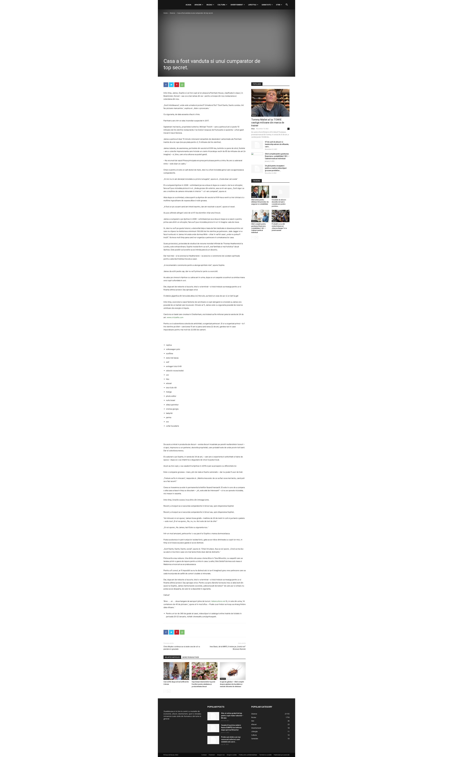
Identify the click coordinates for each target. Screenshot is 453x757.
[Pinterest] (176, 84)
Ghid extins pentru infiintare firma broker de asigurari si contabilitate (260, 202)
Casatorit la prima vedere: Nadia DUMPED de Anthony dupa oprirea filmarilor (231, 727)
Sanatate (266, 5)
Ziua (253, 129)
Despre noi (221, 755)
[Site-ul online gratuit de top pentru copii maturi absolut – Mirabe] (213, 716)
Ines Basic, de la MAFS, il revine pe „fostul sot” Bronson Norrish (228, 648)
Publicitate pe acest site (281, 755)
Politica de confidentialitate (248, 755)
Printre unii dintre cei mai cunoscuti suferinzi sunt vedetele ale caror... (231, 739)
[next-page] (168, 691)
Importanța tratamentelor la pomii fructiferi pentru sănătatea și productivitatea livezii (203, 684)
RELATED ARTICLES (172, 657)
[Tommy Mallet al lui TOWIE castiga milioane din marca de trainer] (270, 103)
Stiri (278, 5)
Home (166, 13)
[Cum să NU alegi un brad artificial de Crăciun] (176, 671)
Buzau (209, 5)
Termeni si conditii (265, 755)
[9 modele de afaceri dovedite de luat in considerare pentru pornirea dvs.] (281, 192)
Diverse (172, 13)
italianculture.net (218, 601)
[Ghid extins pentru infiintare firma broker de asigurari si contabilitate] (260, 192)
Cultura (221, 5)
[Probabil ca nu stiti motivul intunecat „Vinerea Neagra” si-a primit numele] (281, 216)
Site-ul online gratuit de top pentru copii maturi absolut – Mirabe (232, 715)
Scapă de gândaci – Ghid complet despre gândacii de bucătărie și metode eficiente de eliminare (232, 684)
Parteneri (212, 755)
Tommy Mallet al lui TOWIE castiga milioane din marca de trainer (267, 122)
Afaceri (198, 5)
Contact (204, 755)
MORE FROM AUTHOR (190, 657)
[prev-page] (165, 691)
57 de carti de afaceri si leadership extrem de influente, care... (277, 144)
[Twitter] (171, 84)
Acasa (188, 5)
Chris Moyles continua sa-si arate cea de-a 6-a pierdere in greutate (182, 648)
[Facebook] (166, 84)
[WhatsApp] (182, 84)
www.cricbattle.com (175, 317)
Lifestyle (252, 5)
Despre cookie (232, 755)
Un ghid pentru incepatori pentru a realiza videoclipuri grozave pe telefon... (276, 168)
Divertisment (237, 5)
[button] (286, 5)
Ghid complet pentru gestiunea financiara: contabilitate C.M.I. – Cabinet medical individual (277, 156)
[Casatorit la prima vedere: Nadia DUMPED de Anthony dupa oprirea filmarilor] (213, 728)
